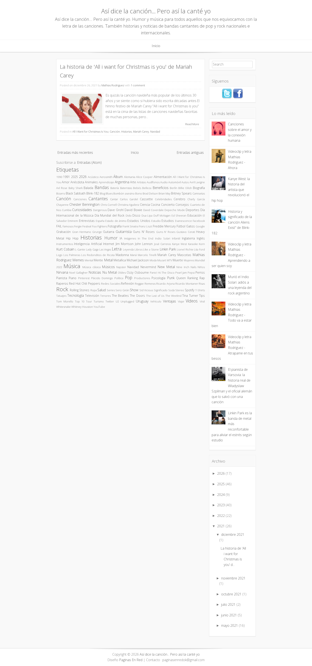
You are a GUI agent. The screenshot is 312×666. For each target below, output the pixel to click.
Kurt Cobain (65, 249)
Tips (202, 296)
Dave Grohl (116, 210)
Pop (128, 277)
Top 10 (79, 301)
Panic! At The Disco (162, 272)
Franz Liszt (145, 226)
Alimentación (163, 177)
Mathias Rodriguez (112, 85)
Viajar (181, 301)
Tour (89, 301)
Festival (86, 226)
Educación (194, 215)
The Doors (137, 296)
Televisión (92, 296)
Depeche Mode (174, 210)
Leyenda (128, 249)
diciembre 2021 (232, 534)
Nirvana (62, 272)
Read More (192, 124)
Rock (62, 289)
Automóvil (174, 182)
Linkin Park (168, 249)
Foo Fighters (99, 226)
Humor (111, 238)
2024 (221, 494)
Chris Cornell (109, 205)
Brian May (164, 193)
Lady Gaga (92, 249)
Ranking (192, 278)
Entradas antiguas (190, 152)
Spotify (189, 290)
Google (200, 226)
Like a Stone (151, 249)
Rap (202, 278)
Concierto (168, 205)
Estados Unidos (138, 221)
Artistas (141, 182)
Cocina (155, 205)
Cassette (146, 199)
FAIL (59, 226)
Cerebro (179, 199)
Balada (88, 188)
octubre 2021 (231, 594)
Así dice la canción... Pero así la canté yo (156, 11)
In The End (145, 238)
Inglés (201, 238)
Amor (65, 182)
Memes (78, 260)
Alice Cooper (144, 177)
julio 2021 (228, 604)
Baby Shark (76, 188)
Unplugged (127, 301)
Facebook (199, 221)
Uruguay (142, 301)
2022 (221, 515)
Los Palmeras (71, 255)
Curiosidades (82, 209)
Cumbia (66, 210)
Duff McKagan (161, 215)
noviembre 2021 (233, 578)
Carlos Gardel (129, 199)
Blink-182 (92, 193)
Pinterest (84, 278)
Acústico (93, 177)
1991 (66, 177)
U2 (117, 301)
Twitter (109, 301)
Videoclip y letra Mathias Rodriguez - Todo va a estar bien (232, 315)
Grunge (97, 232)
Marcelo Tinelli (147, 255)
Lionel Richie (185, 249)
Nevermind (148, 267)
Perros (200, 272)
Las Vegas (105, 249)
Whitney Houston (82, 307)
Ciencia (145, 205)
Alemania (129, 177)
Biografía (199, 188)
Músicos (108, 266)
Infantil (176, 238)
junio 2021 (229, 615)
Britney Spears (181, 193)
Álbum (118, 176)
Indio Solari (162, 238)
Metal (108, 260)
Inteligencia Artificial (88, 244)
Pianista (61, 278)
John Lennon (144, 244)
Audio (164, 182)
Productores (142, 278)
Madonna (122, 255)
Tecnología (75, 295)
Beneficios (161, 187)
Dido (129, 215)
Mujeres (189, 260)
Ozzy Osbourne (138, 272)
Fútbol (181, 226)
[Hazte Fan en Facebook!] (238, 97)
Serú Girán (122, 290)
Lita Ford (199, 249)
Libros (138, 249)
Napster (121, 267)
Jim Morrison (125, 244)
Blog (102, 193)
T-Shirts (200, 290)
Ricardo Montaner (186, 283)
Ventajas (169, 301)
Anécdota (77, 182)
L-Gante (80, 249)
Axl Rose (61, 188)
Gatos (190, 226)
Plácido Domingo (102, 278)
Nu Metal (109, 272)
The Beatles (120, 296)
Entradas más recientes (75, 152)
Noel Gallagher (78, 272)
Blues (109, 193)
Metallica (120, 260)
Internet (108, 244)
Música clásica (91, 267)
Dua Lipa (147, 215)
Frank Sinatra (130, 226)
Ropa (93, 290)
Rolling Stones (80, 290)
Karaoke (193, 244)
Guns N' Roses (144, 232)
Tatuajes (61, 296)
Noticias (95, 272)
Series (111, 290)
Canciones (80, 199)
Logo (59, 255)
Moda (153, 260)
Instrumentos (64, 244)
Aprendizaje (106, 182)
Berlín (173, 188)
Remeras (150, 283)
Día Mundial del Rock (109, 215)
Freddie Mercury (164, 226)
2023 (221, 505)
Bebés (137, 188)
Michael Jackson (138, 260)
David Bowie (133, 210)
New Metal (166, 266)
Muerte (178, 260)
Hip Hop (72, 238)
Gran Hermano (81, 232)
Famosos (68, 226)
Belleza (146, 188)
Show (134, 290)
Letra (117, 249)
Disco (136, 215)
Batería (114, 188)
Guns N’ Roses (165, 232)
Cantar (114, 199)
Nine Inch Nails (186, 267)
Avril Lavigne (197, 182)
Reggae (139, 283)
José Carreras (162, 244)
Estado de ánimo (115, 221)
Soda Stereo (176, 290)
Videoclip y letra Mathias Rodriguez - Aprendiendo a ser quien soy (231, 255)
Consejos (182, 205)
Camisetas (199, 193)
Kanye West (179, 244)
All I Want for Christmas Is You (90, 131)
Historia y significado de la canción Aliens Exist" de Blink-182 (232, 222)
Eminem (73, 221)
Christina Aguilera (128, 205)
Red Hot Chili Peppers (84, 283)
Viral (202, 301)
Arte (133, 182)
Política (118, 278)
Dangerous (100, 210)
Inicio (156, 45)
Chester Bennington (84, 204)
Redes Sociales (110, 283)
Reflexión (127, 283)
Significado (160, 290)
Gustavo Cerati (185, 232)
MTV (169, 260)
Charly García (196, 199)
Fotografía (115, 226)
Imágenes (130, 238)
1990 (59, 177)
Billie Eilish (185, 188)
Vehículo (155, 301)
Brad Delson (150, 193)
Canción (115, 131)
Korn (202, 244)
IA (121, 238)
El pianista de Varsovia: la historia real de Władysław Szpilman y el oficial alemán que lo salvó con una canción (232, 385)
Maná (133, 255)
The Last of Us (155, 296)
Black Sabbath (76, 193)
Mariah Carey (141, 131)
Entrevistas (87, 221)
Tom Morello (64, 301)
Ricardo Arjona (165, 283)
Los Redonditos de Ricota (98, 255)
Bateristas (126, 188)
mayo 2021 (229, 625)
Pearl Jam (181, 272)
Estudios (168, 221)
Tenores (105, 296)
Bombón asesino (123, 193)
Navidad (155, 131)
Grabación (63, 232)
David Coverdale (153, 210)
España (100, 221)
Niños (201, 267)
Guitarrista (124, 231)
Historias (126, 131)
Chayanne (62, 205)
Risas (202, 283)
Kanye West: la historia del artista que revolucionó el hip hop (231, 189)
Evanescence (183, 221)
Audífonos (153, 182)
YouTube (99, 307)
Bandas (102, 187)
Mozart (161, 260)
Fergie (78, 226)
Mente (98, 260)
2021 (221, 526)
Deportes (192, 210)
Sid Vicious (146, 290)
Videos (192, 301)
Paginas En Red (130, 660)
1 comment (138, 85)
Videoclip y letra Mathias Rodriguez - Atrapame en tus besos (232, 347)
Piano (72, 278)
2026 (83, 176)
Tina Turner (190, 296)
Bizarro (60, 193)
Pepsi (191, 272)
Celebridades (163, 199)
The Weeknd (173, 296)
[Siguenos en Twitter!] (227, 97)
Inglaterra (188, 238)
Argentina (122, 182)
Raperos (62, 283)
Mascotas (184, 255)
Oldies (122, 272)
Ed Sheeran (178, 215)
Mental (89, 260)
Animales (91, 182)
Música (71, 266)
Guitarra (108, 232)
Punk (170, 278)
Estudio (156, 221)
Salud (101, 290)
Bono (138, 193)
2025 (74, 177)
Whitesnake (63, 307)
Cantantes (98, 198)
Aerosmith (106, 177)
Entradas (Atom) (89, 162)
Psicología (158, 278)
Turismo (99, 301)
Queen (181, 278)
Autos (185, 182)
